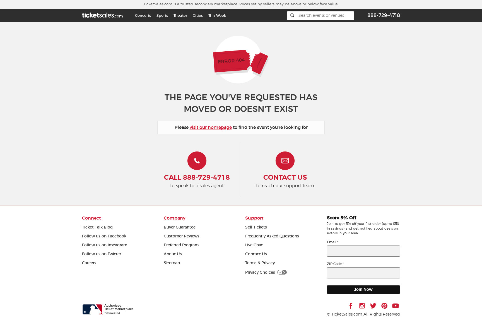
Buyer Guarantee (180, 227)
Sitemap (172, 263)
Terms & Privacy (260, 263)
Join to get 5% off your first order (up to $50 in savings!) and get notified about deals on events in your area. (363, 228)
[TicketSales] (102, 14)
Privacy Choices (260, 272)
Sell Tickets (256, 227)
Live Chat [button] (254, 245)
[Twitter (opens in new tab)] (373, 305)
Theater (180, 15)
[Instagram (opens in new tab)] (362, 305)
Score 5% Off (341, 218)
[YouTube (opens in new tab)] (395, 305)
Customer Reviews (181, 236)
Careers (89, 263)
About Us (173, 254)
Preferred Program (181, 245)
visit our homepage (211, 127)
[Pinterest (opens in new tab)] (384, 305)
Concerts (143, 15)
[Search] (292, 15)
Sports (162, 15)
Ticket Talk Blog (97, 227)
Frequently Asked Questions (272, 236)
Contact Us (256, 254)
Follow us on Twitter (101, 254)
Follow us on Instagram (104, 245)
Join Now (363, 289)
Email (332, 242)
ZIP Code (335, 264)
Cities (198, 15)
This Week (217, 15)
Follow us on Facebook (104, 236)
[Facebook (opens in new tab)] (350, 305)
